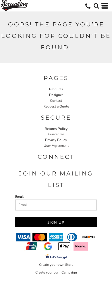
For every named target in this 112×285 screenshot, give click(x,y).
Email (19, 196)
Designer (56, 95)
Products (56, 89)
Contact (56, 100)
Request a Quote (56, 106)
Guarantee (56, 134)
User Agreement (56, 145)
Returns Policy (56, 128)
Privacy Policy (56, 140)
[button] (96, 6)
